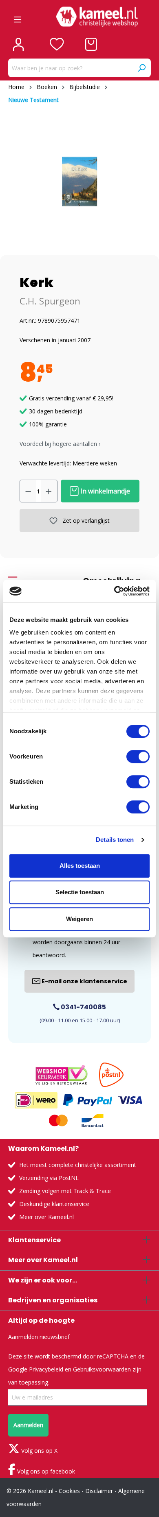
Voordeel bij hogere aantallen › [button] (60, 444)
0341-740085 (83, 1007)
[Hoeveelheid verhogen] (48, 491)
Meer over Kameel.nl (46, 1217)
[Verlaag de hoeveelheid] (28, 491)
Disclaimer (99, 1491)
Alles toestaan (80, 865)
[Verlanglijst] (57, 44)
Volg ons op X (38, 1450)
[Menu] (17, 17)
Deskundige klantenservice (54, 1204)
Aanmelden (28, 1425)
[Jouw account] (18, 44)
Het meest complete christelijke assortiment (77, 1165)
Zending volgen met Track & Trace (65, 1191)
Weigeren (79, 918)
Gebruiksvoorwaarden (102, 1369)
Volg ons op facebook (45, 1471)
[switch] (138, 756)
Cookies (69, 1491)
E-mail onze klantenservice (83, 981)
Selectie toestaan (79, 892)
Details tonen (115, 839)
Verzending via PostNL (49, 1178)
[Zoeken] (141, 68)
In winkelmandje (104, 491)
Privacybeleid (46, 1369)
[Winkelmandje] (91, 44)
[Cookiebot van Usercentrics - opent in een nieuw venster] (114, 591)
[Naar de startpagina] (97, 17)
